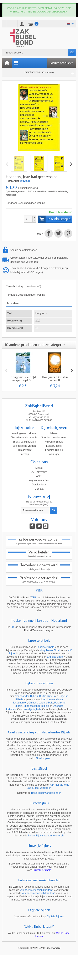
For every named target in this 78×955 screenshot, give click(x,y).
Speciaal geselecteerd (54, 437)
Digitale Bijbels (39, 910)
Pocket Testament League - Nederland (39, 620)
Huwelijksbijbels (31, 709)
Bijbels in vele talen (39, 683)
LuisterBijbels (54, 445)
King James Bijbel (50, 650)
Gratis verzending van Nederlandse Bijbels (39, 732)
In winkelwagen (59, 219)
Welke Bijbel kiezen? (39, 926)
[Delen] (48, 234)
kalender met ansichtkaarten (36, 890)
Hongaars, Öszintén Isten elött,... (55, 378)
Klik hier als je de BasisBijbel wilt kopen (48, 786)
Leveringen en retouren (24, 433)
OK (72, 52)
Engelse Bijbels (54, 450)
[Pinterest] (67, 234)
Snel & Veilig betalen (24, 441)
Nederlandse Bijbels (26, 696)
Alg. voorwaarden (39, 480)
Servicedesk (39, 484)
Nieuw (54, 433)
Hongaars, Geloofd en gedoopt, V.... (23, 378)
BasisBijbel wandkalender (46, 792)
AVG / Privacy (39, 472)
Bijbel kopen (43, 758)
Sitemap (24, 454)
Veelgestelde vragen (24, 445)
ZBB (39, 591)
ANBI (39, 476)
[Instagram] (45, 525)
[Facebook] (32, 525)
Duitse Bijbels (47, 696)
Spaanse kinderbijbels (36, 705)
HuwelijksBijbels (54, 441)
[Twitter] (39, 525)
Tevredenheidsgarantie (24, 437)
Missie (39, 467)
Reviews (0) (33, 286)
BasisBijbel (54, 454)
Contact (39, 488)
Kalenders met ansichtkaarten (39, 880)
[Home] (7, 63)
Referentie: (12, 181)
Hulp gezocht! (24, 450)
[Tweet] (58, 234)
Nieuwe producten (61, 63)
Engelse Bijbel (55, 656)
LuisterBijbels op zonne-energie (46, 835)
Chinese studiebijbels (40, 702)
